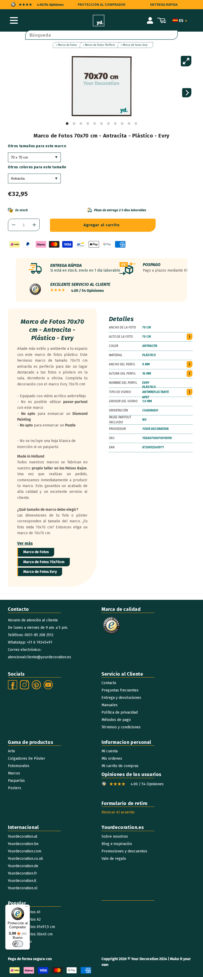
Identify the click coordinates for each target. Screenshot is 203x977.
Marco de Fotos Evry (40, 571)
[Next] (186, 92)
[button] (14, 20)
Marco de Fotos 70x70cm (43, 562)
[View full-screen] (186, 61)
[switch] (17, 944)
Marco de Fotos (36, 552)
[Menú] (27, 908)
